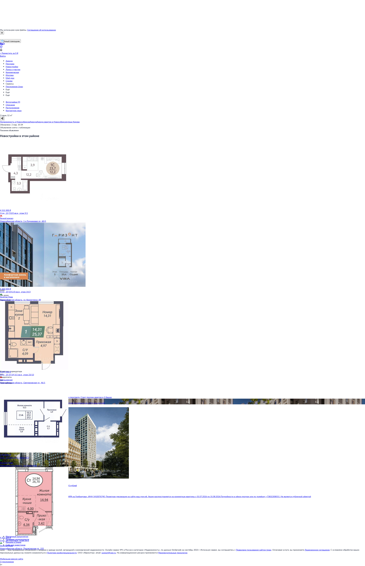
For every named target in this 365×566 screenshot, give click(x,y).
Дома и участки (13, 69)
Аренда (9, 60)
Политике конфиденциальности (62, 552)
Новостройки (12, 66)
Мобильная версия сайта (11, 558)
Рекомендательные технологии (172, 552)
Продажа (10, 63)
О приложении (7, 561)
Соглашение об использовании (41, 30)
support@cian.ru (109, 552)
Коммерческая (12, 72)
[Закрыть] (2, 33)
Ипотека (10, 75)
